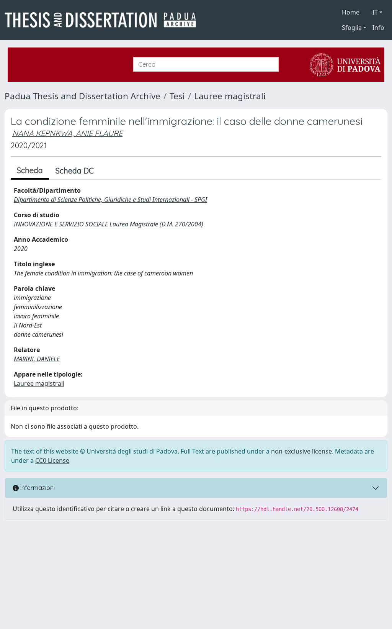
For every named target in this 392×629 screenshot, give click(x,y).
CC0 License (52, 460)
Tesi (177, 96)
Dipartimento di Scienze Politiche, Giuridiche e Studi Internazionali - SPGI (110, 199)
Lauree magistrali (230, 96)
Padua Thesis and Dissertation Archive (82, 96)
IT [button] (375, 12)
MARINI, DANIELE (37, 359)
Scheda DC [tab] (75, 170)
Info (378, 27)
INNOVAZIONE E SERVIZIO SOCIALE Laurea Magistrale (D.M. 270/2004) (108, 224)
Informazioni (37, 487)
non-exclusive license (301, 451)
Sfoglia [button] (352, 27)
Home (350, 12)
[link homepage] (103, 20)
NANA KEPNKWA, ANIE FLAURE (67, 133)
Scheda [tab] (30, 170)
